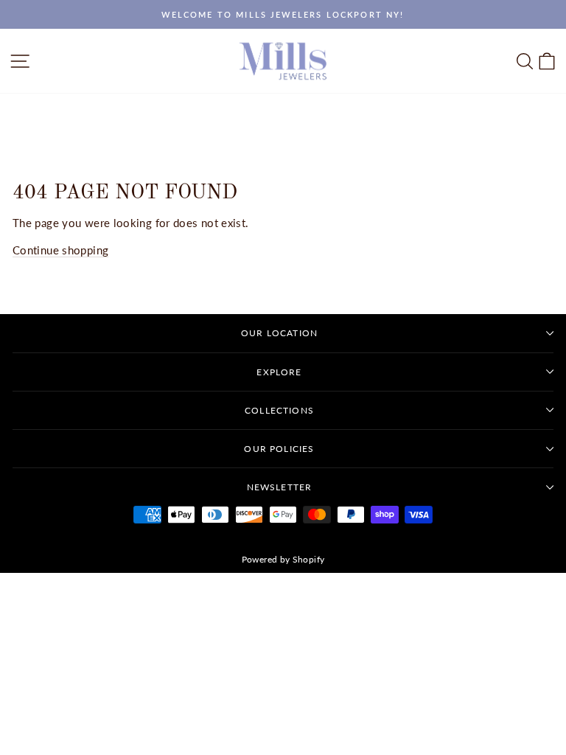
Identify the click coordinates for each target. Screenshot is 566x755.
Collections (279, 410)
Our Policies (279, 448)
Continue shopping (60, 250)
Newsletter (279, 487)
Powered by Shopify (283, 559)
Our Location (279, 332)
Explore (278, 372)
